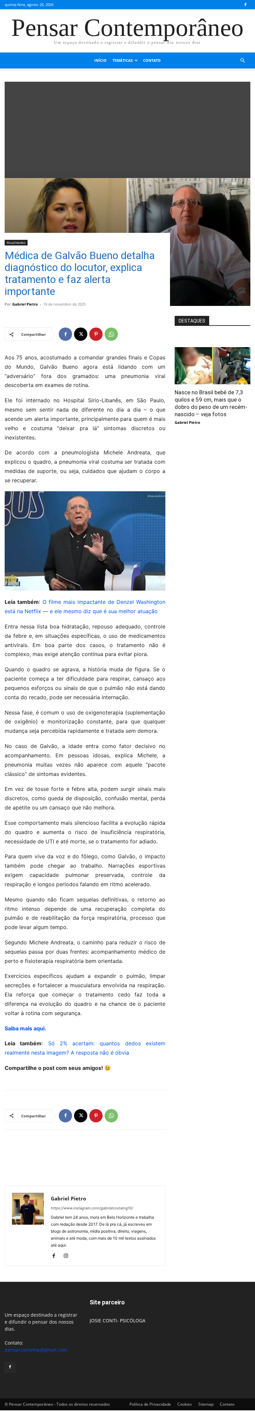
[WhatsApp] (111, 334)
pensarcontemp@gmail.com (36, 1350)
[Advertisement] (127, 128)
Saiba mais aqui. (25, 1028)
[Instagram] (68, 1256)
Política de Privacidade (150, 1404)
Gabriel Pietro (25, 304)
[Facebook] (245, 4)
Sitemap (205, 1404)
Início (100, 60)
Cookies (184, 1404)
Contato (152, 60)
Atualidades (16, 242)
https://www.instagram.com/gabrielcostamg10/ (92, 1208)
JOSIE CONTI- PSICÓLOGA (117, 1320)
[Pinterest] (96, 334)
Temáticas (123, 60)
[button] (242, 60)
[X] (80, 334)
